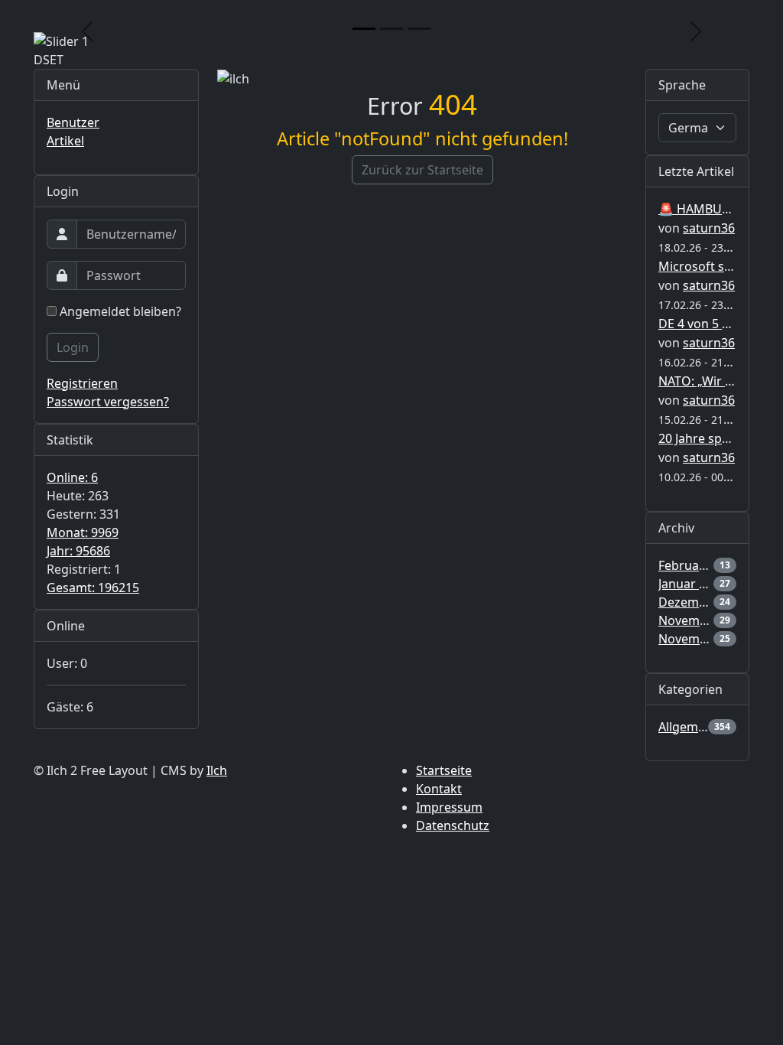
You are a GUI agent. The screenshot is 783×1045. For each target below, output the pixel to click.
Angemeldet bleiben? (119, 311)
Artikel (65, 140)
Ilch (216, 770)
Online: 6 (72, 477)
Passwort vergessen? (108, 401)
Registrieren (82, 383)
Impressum (449, 807)
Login (73, 347)
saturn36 (709, 228)
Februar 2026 (696, 565)
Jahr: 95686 (78, 550)
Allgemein (687, 726)
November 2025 (704, 620)
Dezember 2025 (703, 602)
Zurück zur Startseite (422, 169)
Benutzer (73, 122)
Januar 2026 (692, 583)
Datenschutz (452, 825)
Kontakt (439, 788)
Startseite (444, 770)
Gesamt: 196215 (93, 587)
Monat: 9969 (83, 532)
